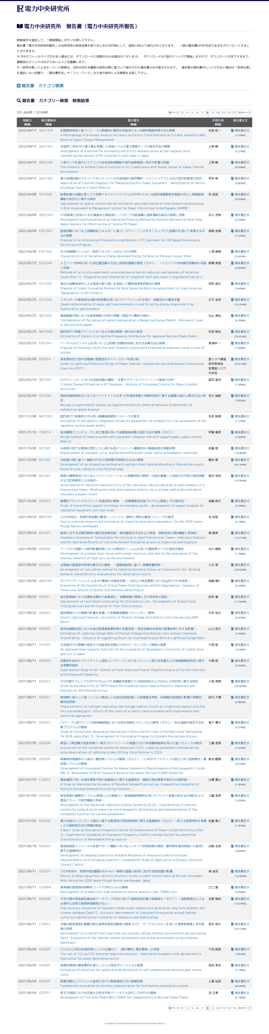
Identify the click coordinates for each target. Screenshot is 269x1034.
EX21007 (45, 231)
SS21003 (45, 284)
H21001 (44, 533)
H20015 (44, 681)
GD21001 (46, 581)
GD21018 (46, 130)
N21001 (45, 476)
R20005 (44, 981)
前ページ (174, 112)
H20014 (44, 359)
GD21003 (46, 215)
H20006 (44, 549)
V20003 (45, 949)
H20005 (44, 759)
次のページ (244, 112)
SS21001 (45, 396)
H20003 (44, 629)
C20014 (45, 432)
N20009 (45, 661)
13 (234, 112)
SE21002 (45, 316)
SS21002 (45, 300)
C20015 (45, 780)
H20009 (44, 743)
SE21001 (45, 380)
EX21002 (45, 251)
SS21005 (45, 194)
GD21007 (46, 146)
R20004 (44, 846)
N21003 (45, 448)
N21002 (45, 460)
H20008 (44, 796)
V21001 (45, 645)
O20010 (45, 871)
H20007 (44, 613)
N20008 (45, 899)
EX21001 (45, 343)
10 (218, 112)
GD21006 (46, 162)
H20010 (44, 722)
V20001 (45, 965)
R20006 (44, 821)
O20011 (45, 993)
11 (223, 112)
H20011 (44, 597)
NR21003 (46, 332)
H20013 (44, 501)
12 (229, 112)
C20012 (45, 924)
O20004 (45, 887)
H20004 (44, 565)
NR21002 (46, 416)
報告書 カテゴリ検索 (42, 85)
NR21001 (46, 517)
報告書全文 (242, 130)
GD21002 (46, 178)
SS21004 (45, 263)
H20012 (44, 697)
